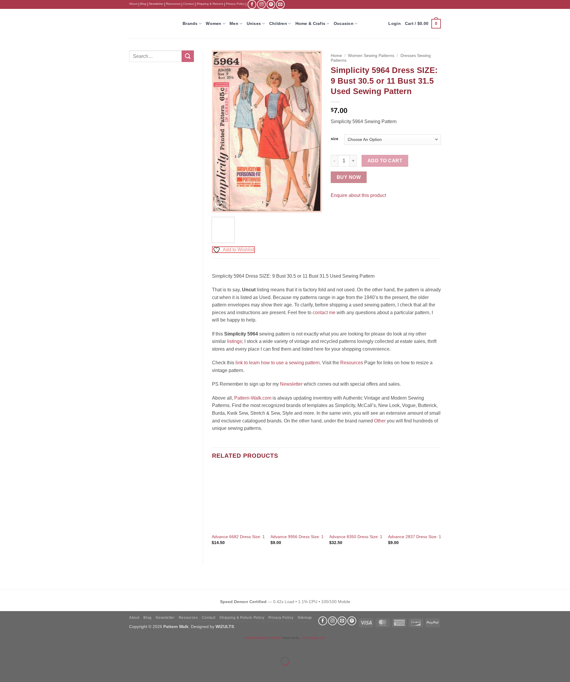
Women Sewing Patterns (371, 55)
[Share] (40, 646)
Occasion (344, 23)
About (133, 3)
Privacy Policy (235, 3)
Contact (188, 3)
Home (336, 55)
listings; (235, 341)
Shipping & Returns (210, 3)
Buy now (349, 177)
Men (233, 23)
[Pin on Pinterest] (347, 210)
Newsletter (156, 3)
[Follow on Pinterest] (271, 4)
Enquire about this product (358, 195)
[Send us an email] (280, 4)
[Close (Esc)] (58, 646)
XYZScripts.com (314, 638)
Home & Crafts (310, 23)
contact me (324, 312)
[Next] (312, 131)
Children (278, 23)
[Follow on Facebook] (252, 4)
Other (380, 420)
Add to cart (385, 160)
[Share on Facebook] (336, 210)
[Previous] (221, 131)
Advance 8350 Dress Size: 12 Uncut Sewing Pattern (378, 536)
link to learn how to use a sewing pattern (277, 362)
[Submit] (188, 56)
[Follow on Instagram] (261, 4)
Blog (143, 3)
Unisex (254, 23)
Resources (173, 3)
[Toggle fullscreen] (23, 646)
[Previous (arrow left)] (6, 671)
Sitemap (304, 618)
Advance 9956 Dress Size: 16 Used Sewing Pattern (318, 536)
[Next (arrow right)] (23, 671)
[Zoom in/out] (6, 646)
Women (213, 23)
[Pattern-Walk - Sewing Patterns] (151, 24)
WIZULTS (225, 626)
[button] (423, 24)
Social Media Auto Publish (263, 638)
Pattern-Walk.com (252, 397)
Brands (190, 23)
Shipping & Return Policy (241, 618)
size (334, 139)
